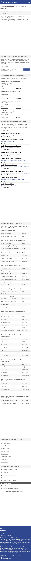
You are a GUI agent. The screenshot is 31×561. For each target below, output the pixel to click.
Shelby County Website (7, 184)
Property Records (7, 483)
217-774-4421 (4, 98)
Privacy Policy (4, 70)
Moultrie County (5, 446)
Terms (10, 70)
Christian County (5, 451)
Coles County (4, 459)
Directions (18, 88)
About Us (2, 528)
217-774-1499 (4, 118)
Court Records (6, 472)
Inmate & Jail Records (8, 477)
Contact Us (3, 530)
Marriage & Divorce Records (10, 480)
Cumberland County (6, 456)
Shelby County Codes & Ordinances (11, 158)
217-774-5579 (4, 88)
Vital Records (6, 486)
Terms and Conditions (5, 535)
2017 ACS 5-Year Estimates (11, 227)
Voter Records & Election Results (11, 488)
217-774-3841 (4, 108)
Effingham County (5, 448)
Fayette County (4, 454)
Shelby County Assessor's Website (11, 146)
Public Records (4, 12)
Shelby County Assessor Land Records (12, 139)
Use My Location (7, 443)
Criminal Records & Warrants (10, 475)
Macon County (4, 462)
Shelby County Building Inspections (11, 152)
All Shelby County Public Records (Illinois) (13, 491)
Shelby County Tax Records (9, 177)
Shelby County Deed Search (9, 165)
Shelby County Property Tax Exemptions (12, 171)
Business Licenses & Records (10, 469)
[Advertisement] (15, 37)
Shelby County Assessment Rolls (10, 133)
